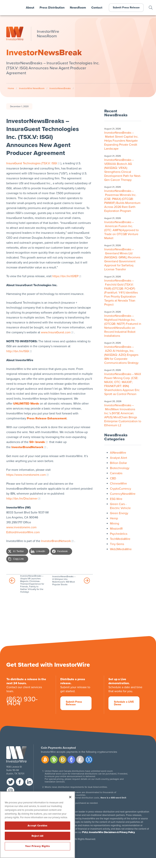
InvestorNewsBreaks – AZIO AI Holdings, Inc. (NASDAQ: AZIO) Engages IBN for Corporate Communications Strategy (121, 355)
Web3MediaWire (121, 549)
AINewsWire (118, 453)
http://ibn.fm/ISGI (17, 351)
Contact (96, 8)
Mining (114, 523)
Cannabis (116, 473)
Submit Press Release (126, 7)
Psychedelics (118, 534)
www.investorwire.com (21, 527)
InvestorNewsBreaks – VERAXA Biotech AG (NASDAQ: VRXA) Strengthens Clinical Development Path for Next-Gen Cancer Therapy (122, 170)
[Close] (70, 797)
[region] (37, 824)
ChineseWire (118, 483)
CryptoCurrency (120, 489)
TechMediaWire (120, 539)
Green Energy (119, 513)
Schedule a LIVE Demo (124, 703)
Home (11, 88)
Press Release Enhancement (47, 418)
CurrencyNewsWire (122, 494)
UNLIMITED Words (26, 403)
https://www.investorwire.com (26, 475)
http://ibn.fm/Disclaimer (21, 498)
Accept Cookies (37, 825)
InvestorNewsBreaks (60, 88)
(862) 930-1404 (22, 702)
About (30, 8)
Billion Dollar (118, 463)
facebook (20, 782)
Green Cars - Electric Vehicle (120, 506)
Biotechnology (119, 468)
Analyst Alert (118, 458)
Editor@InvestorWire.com (23, 532)
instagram (10, 791)
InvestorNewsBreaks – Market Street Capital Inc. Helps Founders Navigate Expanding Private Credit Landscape (121, 141)
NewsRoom (78, 8)
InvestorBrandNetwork (56, 541)
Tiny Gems (117, 544)
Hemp (114, 518)
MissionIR (116, 529)
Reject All (38, 835)
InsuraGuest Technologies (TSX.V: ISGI (31, 163)
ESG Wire (116, 499)
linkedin (29, 782)
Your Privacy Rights (37, 846)
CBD (113, 478)
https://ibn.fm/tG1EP (65, 276)
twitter (10, 782)
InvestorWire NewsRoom (32, 88)
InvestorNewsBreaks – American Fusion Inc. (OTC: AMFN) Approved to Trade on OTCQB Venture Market (121, 230)
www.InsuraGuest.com (56, 332)
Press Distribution (52, 8)
